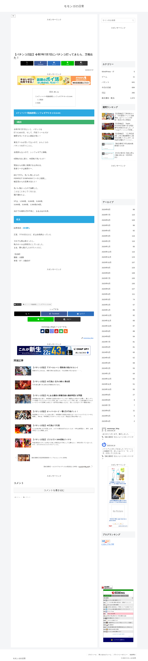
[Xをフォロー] (47, 331)
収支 (38, 103)
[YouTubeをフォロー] (56, 331)
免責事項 (132, 654)
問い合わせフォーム (105, 654)
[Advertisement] (54, 35)
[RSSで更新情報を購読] (66, 331)
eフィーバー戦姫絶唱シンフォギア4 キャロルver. (55, 96)
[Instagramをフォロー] (52, 331)
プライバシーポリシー (120, 654)
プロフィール (92, 654)
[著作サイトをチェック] (42, 331)
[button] (81, 63)
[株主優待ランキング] (106, 587)
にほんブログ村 (107, 544)
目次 (51, 92)
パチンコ (18, 304)
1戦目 (41, 100)
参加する (131, 636)
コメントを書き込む (54, 490)
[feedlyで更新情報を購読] (61, 331)
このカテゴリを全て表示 (118, 634)
